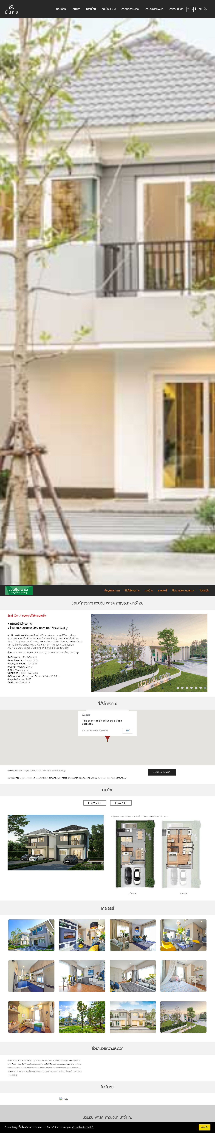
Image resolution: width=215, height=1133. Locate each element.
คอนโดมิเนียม (109, 9)
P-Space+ (94, 803)
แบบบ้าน (149, 590)
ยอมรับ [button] (204, 1127)
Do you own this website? (95, 731)
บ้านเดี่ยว (61, 9)
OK (127, 730)
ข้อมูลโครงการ (112, 590)
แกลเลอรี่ (162, 590)
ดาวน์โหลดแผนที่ (162, 772)
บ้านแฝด (76, 9)
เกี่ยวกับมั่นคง (176, 9)
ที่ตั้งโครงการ (132, 590)
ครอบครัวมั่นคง (130, 9)
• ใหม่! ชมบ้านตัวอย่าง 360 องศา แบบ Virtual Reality (38, 628)
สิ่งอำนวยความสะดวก (183, 590)
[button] (107, 737)
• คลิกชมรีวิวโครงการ (20, 624)
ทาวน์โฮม (91, 9)
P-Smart (121, 803)
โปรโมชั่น (204, 590)
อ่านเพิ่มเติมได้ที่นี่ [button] (82, 1127)
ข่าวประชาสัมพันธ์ (154, 9)
